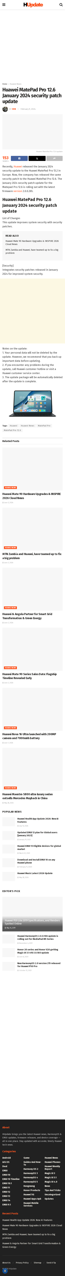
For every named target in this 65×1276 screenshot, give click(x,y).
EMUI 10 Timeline (11, 1179)
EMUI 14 (6, 1200)
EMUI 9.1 (6, 1204)
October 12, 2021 (25, 970)
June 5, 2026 (8, 503)
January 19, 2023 (25, 840)
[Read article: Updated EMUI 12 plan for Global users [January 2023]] (8, 835)
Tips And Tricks (53, 1190)
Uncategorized (52, 1194)
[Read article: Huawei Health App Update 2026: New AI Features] (8, 821)
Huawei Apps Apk (32, 1199)
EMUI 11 (6, 1187)
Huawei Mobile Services (31, 1204)
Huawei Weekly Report (52, 1167)
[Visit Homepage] (32, 5)
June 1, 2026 (8, 743)
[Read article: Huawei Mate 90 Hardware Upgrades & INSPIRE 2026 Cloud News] (32, 469)
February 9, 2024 (28, 109)
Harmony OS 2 (31, 1169)
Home (4, 84)
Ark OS (5, 1162)
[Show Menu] (3, 4)
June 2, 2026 (8, 623)
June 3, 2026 (8, 563)
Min (14, 109)
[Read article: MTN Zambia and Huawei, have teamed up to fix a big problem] (32, 529)
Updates (49, 1199)
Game (27, 1158)
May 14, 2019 (10, 928)
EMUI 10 (6, 1175)
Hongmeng (29, 1186)
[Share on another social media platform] (54, 158)
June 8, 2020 (23, 957)
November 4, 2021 (25, 943)
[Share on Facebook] (19, 158)
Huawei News (15, 84)
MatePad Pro (44, 426)
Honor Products (32, 1190)
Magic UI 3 (50, 1173)
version (17, 191)
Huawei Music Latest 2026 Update (35, 873)
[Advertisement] (32, 45)
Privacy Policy (22, 1262)
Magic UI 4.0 (51, 1181)
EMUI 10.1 (7, 1183)
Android (6, 1158)
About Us (6, 1262)
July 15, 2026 (23, 826)
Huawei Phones (52, 1162)
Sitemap (37, 1262)
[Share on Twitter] (37, 158)
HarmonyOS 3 (31, 1173)
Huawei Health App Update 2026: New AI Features (27, 1220)
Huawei (18, 166)
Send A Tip (51, 1262)
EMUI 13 (6, 1196)
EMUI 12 (6, 1192)
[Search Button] (61, 4)
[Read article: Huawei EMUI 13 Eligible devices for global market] (8, 849)
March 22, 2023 (24, 853)
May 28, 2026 (8, 803)
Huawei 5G (29, 1194)
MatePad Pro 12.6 (12, 430)
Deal (4, 1166)
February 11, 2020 (25, 867)
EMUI (4, 1170)
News (47, 1186)
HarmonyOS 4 (31, 1177)
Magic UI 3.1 (50, 1177)
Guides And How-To (32, 1163)
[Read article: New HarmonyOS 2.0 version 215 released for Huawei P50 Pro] (8, 966)
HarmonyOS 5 (31, 1181)
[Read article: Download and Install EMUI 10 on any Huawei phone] (8, 862)
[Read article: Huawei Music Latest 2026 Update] (8, 876)
